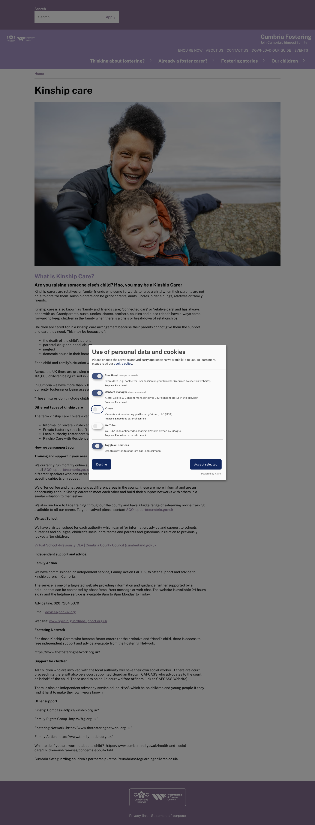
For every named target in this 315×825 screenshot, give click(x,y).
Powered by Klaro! (211, 473)
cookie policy (123, 363)
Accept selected (205, 464)
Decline (101, 464)
